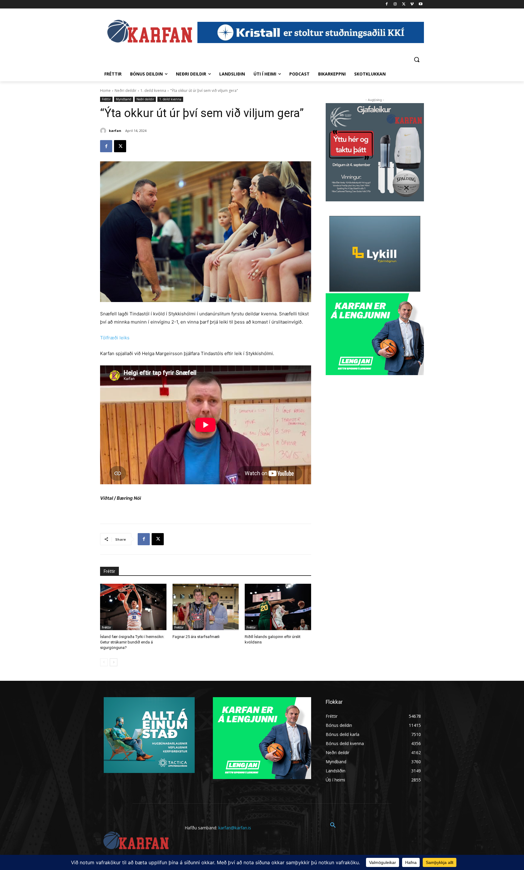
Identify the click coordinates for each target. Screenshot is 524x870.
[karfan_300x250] (149, 735)
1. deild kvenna (153, 90)
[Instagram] (395, 4)
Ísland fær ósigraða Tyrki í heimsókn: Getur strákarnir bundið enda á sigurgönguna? (132, 642)
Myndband (123, 99)
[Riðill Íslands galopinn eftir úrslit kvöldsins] (278, 607)
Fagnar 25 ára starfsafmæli (196, 636)
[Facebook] (386, 4)
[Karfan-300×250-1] (375, 334)
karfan (115, 130)
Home (105, 90)
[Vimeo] (411, 4)
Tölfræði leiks (114, 338)
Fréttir (106, 99)
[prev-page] (104, 662)
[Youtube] (420, 4)
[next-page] (113, 662)
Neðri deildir (125, 90)
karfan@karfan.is (234, 828)
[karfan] (104, 131)
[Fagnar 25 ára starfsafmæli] (206, 607)
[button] (416, 59)
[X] (403, 4)
